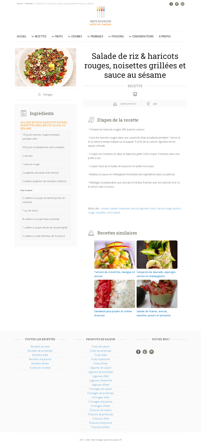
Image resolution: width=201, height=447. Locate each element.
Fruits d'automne (100, 359)
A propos (165, 36)
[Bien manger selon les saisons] (100, 16)
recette (105, 208)
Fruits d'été (100, 355)
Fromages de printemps (100, 393)
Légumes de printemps (100, 372)
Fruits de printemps (100, 350)
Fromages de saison (100, 389)
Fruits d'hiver (100, 363)
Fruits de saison (100, 346)
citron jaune (113, 212)
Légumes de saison (100, 367)
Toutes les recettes (40, 367)
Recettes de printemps (40, 350)
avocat (135, 208)
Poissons (118, 36)
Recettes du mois (40, 346)
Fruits (59, 36)
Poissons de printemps (100, 414)
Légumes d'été (100, 376)
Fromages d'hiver (100, 406)
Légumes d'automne (100, 380)
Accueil (20, 3)
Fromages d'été (100, 397)
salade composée (120, 208)
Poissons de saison (100, 410)
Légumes (76, 36)
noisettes (101, 212)
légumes (144, 208)
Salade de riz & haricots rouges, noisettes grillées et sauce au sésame (65, 3)
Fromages (97, 36)
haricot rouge (164, 208)
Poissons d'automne (100, 423)
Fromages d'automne (100, 401)
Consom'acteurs (143, 36)
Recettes (29, 3)
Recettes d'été (40, 355)
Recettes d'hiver (40, 363)
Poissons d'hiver (100, 427)
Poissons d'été (100, 418)
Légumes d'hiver (101, 384)
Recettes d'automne (40, 359)
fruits (153, 208)
